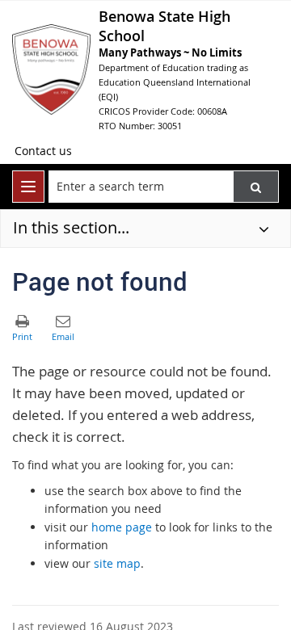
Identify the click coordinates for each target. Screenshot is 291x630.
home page (121, 527)
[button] (256, 186)
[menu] (28, 186)
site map (117, 563)
